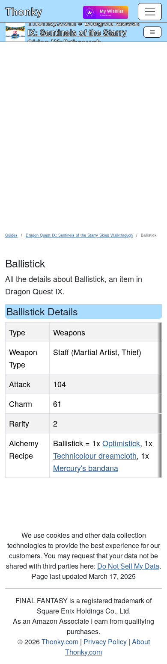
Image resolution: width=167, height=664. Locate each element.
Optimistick (121, 442)
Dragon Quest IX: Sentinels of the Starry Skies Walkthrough (83, 32)
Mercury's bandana (85, 467)
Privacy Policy (105, 641)
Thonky (23, 11)
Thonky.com (60, 641)
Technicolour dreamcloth (95, 455)
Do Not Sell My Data (128, 566)
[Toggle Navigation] (152, 32)
